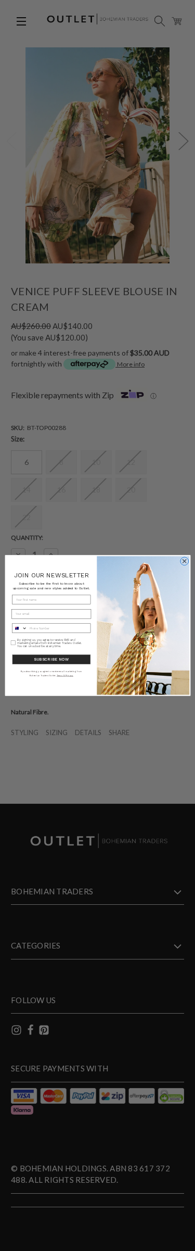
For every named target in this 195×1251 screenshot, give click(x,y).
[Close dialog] (184, 561)
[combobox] (19, 628)
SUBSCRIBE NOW (51, 659)
